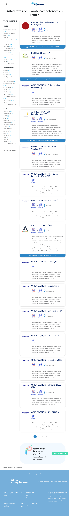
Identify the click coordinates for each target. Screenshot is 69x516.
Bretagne (7, 37)
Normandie (8, 52)
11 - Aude (7, 92)
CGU (16, 492)
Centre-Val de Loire (10, 40)
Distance (46, 481)
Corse (6, 42)
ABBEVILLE (8, 111)
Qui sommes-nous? (6, 494)
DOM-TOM (8, 44)
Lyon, (15, 504)
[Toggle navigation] (6, 3)
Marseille (6, 506)
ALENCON (7, 135)
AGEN (6, 118)
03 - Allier (7, 74)
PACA (6, 61)
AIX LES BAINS (9, 129)
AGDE (6, 116)
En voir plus (11, 63)
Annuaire (40, 481)
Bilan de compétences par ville (25, 505)
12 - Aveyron (8, 94)
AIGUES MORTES (9, 120)
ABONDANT (8, 114)
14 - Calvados (9, 100)
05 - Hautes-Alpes (9, 81)
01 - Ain (7, 70)
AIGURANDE (8, 122)
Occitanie (8, 59)
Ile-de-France (9, 50)
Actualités (54, 481)
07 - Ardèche (8, 87)
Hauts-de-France (9, 48)
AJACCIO (7, 131)
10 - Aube (7, 90)
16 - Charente (8, 102)
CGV (22, 492)
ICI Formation (58, 498)
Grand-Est (8, 46)
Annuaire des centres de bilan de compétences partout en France (57, 500)
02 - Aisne (7, 72)
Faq (66, 481)
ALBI (6, 133)
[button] (29, 474)
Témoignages (62, 481)
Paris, (13, 504)
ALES (6, 137)
